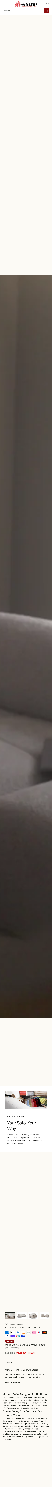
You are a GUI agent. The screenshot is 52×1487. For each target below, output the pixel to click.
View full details (11, 1382)
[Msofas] (26, 4)
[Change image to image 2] (22, 1315)
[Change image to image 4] (45, 1315)
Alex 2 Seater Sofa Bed (24, 1220)
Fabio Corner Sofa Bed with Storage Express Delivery (13, 258)
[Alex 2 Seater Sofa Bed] (25, 1202)
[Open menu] (3, 4)
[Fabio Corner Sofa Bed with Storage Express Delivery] (13, 246)
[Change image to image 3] (33, 1315)
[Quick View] (21, 242)
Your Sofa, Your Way (21, 1125)
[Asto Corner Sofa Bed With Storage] (36, 246)
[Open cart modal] (47, 4)
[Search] (46, 10)
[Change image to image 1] (10, 1315)
